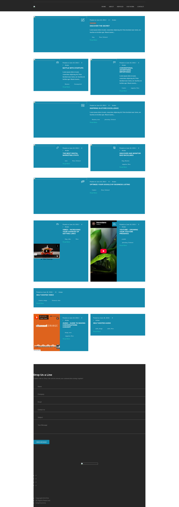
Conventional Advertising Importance (126, 70)
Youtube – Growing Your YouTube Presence (129, 231)
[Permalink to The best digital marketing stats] (47, 145)
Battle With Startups (73, 68)
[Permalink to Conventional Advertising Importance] (103, 60)
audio (96, 328)
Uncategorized (78, 84)
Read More (94, 40)
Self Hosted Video (45, 295)
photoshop (107, 119)
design (45, 300)
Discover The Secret (100, 26)
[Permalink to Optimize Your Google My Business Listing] (60, 179)
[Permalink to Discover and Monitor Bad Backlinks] (103, 145)
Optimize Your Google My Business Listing (110, 184)
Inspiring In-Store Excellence (104, 108)
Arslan (114, 20)
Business (67, 84)
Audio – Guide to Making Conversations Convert (74, 325)
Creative (124, 88)
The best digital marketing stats (71, 154)
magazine (133, 88)
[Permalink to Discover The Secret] (60, 17)
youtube (124, 239)
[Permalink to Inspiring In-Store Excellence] (60, 103)
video (69, 239)
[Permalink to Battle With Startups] (47, 60)
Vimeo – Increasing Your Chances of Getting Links (71, 231)
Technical (105, 37)
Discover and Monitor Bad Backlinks (130, 154)
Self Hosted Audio (102, 323)
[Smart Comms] (34, 6)
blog (93, 37)
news (98, 119)
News (100, 37)
